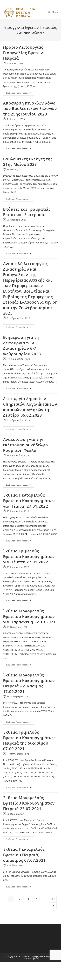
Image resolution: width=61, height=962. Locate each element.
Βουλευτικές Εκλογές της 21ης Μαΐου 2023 (28, 161)
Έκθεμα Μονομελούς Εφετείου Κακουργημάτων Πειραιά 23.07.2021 (29, 803)
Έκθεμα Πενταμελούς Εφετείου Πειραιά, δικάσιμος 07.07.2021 (24, 855)
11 (53, 899)
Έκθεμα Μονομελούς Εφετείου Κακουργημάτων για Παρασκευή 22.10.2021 (29, 616)
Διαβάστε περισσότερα (17, 93)
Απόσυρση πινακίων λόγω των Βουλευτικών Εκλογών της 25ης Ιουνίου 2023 (30, 108)
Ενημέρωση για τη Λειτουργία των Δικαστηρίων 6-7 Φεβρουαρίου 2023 (22, 345)
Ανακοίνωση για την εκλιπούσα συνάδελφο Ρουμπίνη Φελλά (25, 445)
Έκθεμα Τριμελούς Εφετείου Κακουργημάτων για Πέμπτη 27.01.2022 (29, 556)
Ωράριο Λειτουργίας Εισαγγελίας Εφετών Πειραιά (23, 52)
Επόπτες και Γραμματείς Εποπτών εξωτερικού (27, 211)
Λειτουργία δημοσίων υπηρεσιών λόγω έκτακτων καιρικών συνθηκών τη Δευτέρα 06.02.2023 (30, 407)
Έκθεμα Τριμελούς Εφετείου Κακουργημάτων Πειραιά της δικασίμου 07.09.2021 (29, 740)
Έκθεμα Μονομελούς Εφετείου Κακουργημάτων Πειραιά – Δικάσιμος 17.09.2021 (29, 683)
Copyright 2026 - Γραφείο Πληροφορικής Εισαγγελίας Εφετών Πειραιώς (30, 957)
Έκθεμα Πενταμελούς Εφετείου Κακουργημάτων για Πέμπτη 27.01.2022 (29, 500)
